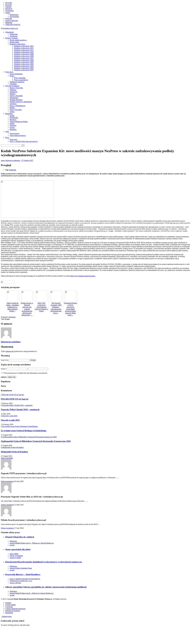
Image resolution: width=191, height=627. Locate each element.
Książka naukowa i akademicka (21, 102)
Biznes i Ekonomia (16, 88)
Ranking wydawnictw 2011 (23, 50)
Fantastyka (13, 92)
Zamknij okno (6, 616)
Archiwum (13, 36)
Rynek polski (14, 42)
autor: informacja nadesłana (10, 160)
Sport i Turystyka (16, 110)
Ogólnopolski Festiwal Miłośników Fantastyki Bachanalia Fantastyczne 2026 (36, 441)
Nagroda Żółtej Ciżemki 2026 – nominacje (20, 409)
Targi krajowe (14, 133)
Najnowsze (14, 34)
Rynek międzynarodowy (18, 40)
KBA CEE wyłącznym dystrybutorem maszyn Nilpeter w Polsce (41, 307)
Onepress (13, 126)
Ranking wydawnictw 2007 (24, 58)
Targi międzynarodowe (18, 135)
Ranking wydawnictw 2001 (24, 70)
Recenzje (8, 5)
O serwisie (9, 607)
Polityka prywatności (12, 611)
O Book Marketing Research (15, 609)
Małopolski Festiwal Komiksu (14, 452)
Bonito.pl (13, 120)
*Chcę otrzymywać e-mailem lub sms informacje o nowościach (25, 373)
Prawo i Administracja (17, 106)
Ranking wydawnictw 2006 (24, 60)
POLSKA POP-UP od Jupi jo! (14, 399)
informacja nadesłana (11, 342)
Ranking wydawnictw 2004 (24, 64)
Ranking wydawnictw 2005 (24, 62)
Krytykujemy (14, 17)
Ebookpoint (14, 118)
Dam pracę (13, 139)
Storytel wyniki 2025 (10, 420)
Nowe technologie (16, 74)
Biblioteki (8, 23)
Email (3, 369)
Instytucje (8, 9)
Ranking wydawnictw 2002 (24, 68)
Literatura (13, 104)
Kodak (7, 319)
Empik (12, 116)
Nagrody (8, 7)
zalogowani (9, 351)
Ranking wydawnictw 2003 (24, 66)
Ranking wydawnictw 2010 (24, 52)
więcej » (4, 377)
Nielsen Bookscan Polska (19, 122)
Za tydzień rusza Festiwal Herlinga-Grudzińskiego (23, 430)
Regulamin (9, 613)
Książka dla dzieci (16, 100)
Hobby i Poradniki (16, 96)
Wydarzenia (9, 11)
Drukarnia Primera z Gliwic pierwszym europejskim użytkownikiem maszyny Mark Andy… (70, 309)
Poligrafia (8, 19)
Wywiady (8, 3)
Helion (12, 124)
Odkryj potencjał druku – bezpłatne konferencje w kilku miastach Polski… (12, 307)
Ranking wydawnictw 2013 (24, 46)
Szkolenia (13, 84)
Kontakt (8, 603)
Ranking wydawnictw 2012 (24, 48)
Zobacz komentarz (7, 481)
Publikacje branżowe (17, 82)
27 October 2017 (27, 160)
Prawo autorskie (19, 78)
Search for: (5, 360)
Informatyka (14, 98)
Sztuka (12, 112)
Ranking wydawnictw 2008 (24, 56)
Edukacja (13, 90)
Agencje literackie (11, 21)
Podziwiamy (14, 15)
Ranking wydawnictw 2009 (24, 54)
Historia (12, 94)
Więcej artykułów (7, 458)
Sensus (12, 127)
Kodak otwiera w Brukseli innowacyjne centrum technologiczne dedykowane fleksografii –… (27, 309)
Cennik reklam (10, 605)
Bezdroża (13, 129)
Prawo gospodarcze (21, 80)
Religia (12, 108)
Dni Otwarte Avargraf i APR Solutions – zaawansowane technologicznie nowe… (56, 308)
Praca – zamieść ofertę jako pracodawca (24, 141)
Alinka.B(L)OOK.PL (12, 25)
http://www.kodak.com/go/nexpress (82, 276)
